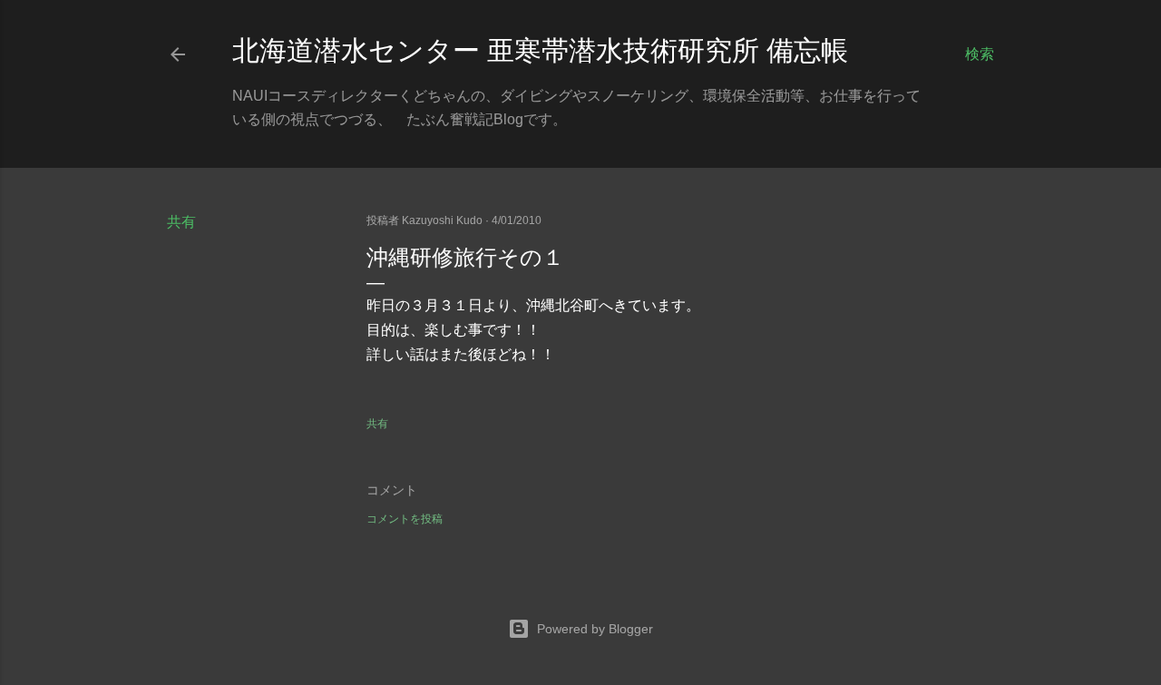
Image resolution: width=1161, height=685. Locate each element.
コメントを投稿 (404, 519)
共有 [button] (181, 222)
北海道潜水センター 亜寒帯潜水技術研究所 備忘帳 (540, 50)
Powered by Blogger (595, 628)
